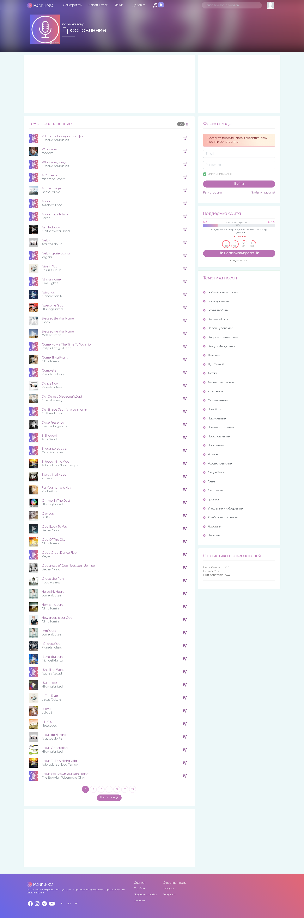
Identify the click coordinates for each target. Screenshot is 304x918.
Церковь (214, 535)
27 (117, 789)
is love (46, 708)
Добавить (139, 5)
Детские (214, 355)
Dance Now (50, 383)
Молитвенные (218, 400)
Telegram (169, 894)
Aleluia (46, 240)
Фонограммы (72, 5)
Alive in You (49, 266)
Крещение (216, 391)
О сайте (139, 888)
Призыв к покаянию (221, 427)
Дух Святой (216, 364)
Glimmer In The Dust (56, 500)
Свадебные (216, 472)
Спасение (215, 490)
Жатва (212, 373)
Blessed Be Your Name (58, 318)
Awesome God (52, 305)
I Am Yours (49, 630)
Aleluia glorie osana (55, 253)
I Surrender (49, 682)
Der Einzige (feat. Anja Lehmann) (64, 409)
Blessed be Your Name (58, 331)
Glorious (48, 513)
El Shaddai (49, 435)
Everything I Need (54, 474)
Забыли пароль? (263, 192)
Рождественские (220, 463)
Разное (213, 454)
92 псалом (49, 149)
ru (61, 903)
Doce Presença (53, 422)
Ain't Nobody (51, 227)
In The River (50, 695)
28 (124, 789)
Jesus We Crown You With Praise (65, 773)
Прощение (216, 445)
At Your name (51, 279)
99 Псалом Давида (55, 162)
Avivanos (48, 292)
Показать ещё (109, 797)
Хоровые (214, 526)
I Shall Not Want (53, 669)
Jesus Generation (54, 747)
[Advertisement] (109, 84)
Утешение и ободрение (225, 508)
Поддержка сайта (145, 894)
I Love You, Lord (52, 656)
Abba (46, 201)
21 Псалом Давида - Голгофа (62, 136)
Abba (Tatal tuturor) (55, 214)
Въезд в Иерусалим (222, 346)
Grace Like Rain (53, 578)
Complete (49, 370)
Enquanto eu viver (54, 448)
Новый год (215, 409)
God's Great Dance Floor (60, 552)
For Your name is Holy (57, 487)
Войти (239, 183)
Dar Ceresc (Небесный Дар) (62, 396)
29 (132, 789)
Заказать (139, 900)
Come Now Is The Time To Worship (66, 344)
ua (69, 903)
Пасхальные (217, 418)
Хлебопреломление (223, 517)
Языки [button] (119, 5)
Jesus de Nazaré (54, 734)
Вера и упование (220, 328)
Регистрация (212, 192)
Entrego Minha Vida (55, 461)
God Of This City (53, 539)
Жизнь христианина (222, 382)
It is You (47, 721)
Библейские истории (223, 292)
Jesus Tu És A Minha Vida (59, 760)
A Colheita (49, 175)
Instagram (169, 888)
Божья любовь (218, 310)
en (77, 903)
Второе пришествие (223, 337)
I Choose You (51, 643)
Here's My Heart (53, 591)
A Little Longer (52, 188)
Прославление (219, 436)
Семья (212, 481)
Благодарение (218, 301)
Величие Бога (218, 319)
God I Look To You (54, 526)
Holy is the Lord (52, 604)
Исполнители (98, 5)
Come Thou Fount (55, 357)
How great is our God (57, 617)
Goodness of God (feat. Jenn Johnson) (69, 565)
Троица (213, 499)
